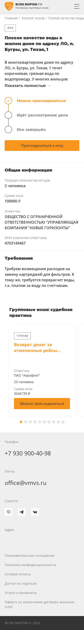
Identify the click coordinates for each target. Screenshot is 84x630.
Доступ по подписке (21, 583)
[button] (21, 422)
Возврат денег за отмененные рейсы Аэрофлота (35, 347)
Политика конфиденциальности (30, 565)
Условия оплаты (18, 574)
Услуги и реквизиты (21, 592)
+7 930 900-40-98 (28, 453)
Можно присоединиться (42, 403)
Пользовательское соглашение (29, 555)
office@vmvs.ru (25, 483)
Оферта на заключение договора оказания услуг (39, 604)
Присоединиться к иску (42, 145)
